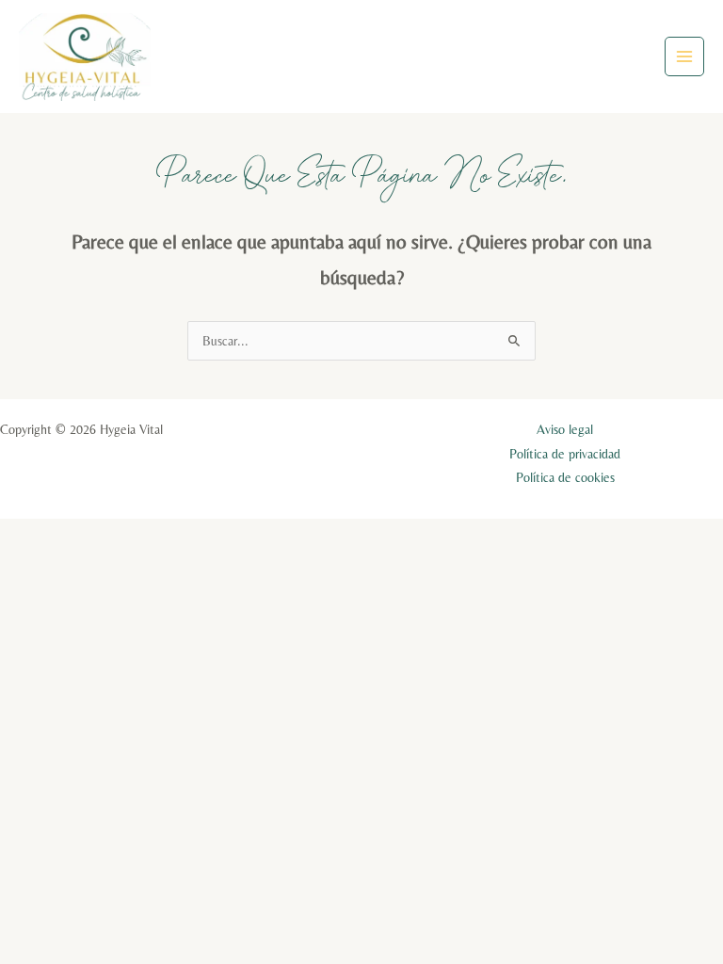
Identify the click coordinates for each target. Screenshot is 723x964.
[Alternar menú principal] (685, 57)
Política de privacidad (564, 453)
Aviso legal (565, 429)
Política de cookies (565, 477)
